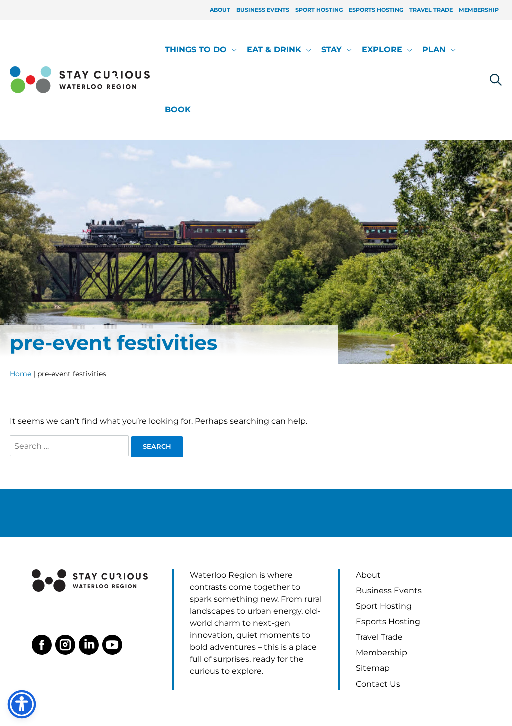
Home (21, 373)
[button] (232, 50)
